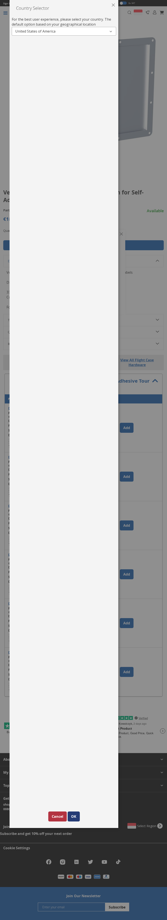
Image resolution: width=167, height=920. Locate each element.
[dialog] (88, 460)
